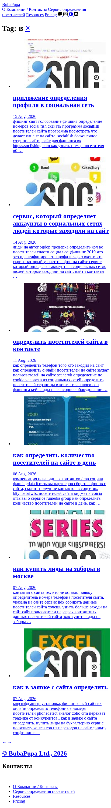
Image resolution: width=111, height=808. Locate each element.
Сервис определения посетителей (44, 791)
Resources (35, 14)
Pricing (51, 14)
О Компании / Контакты (24, 9)
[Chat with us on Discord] (76, 14)
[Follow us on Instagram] (66, 14)
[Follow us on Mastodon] (60, 14)
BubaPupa (11, 4)
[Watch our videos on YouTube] (71, 14)
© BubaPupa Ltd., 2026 (34, 753)
